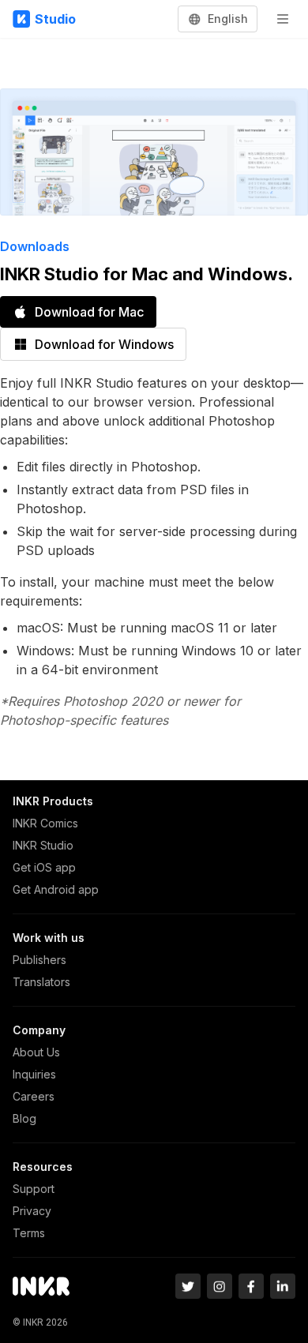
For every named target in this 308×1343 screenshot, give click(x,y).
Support (33, 1188)
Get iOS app (44, 867)
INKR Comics (45, 823)
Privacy (32, 1210)
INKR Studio (43, 845)
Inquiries (34, 1074)
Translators (41, 981)
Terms (29, 1233)
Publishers (39, 959)
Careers (33, 1096)
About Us (36, 1052)
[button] (218, 19)
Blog (24, 1118)
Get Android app (56, 889)
